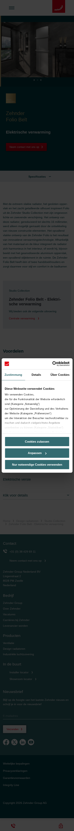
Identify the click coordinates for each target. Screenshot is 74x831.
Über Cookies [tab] (60, 374)
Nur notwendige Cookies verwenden (37, 464)
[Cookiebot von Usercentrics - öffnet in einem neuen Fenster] (52, 363)
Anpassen (35, 453)
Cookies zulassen (37, 441)
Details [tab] (36, 374)
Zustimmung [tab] (13, 374)
